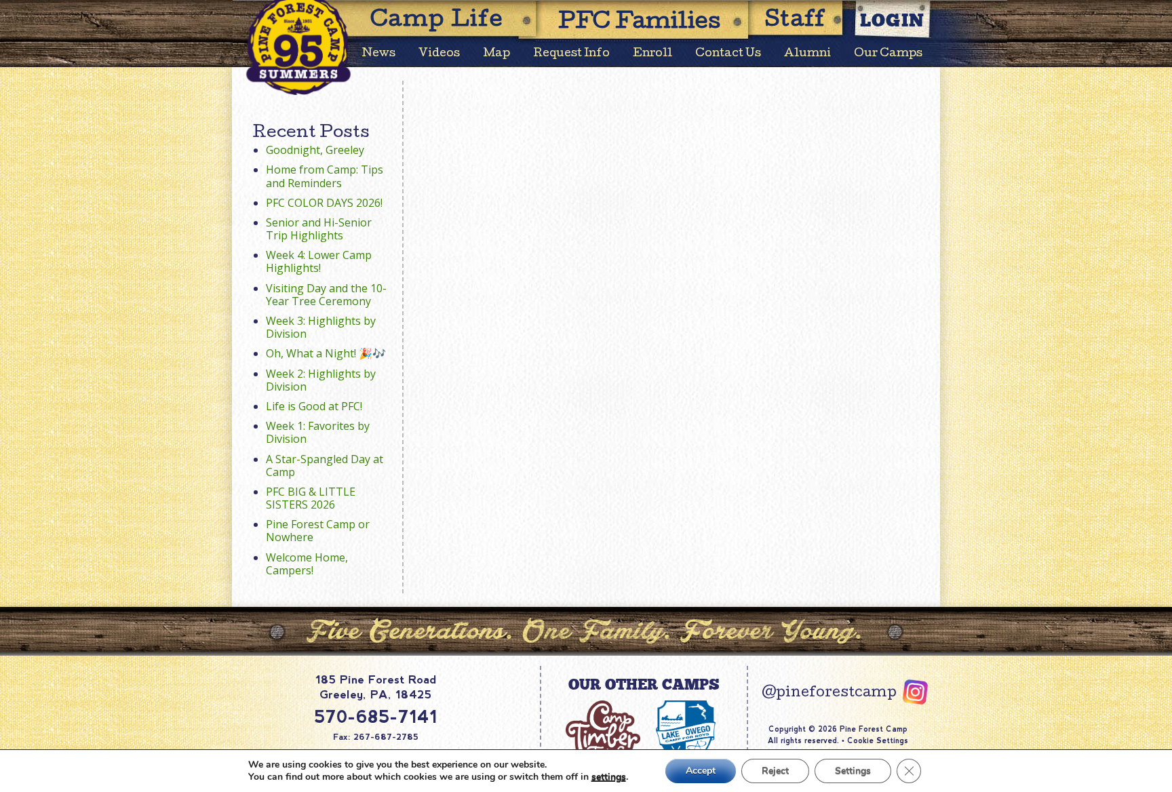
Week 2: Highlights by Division (321, 380)
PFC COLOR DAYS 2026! (324, 202)
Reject (775, 770)
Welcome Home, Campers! (307, 564)
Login (892, 20)
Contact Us (728, 54)
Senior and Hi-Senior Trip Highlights (319, 229)
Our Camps (888, 54)
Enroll (652, 54)
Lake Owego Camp (685, 737)
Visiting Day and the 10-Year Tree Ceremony (326, 295)
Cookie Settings (877, 740)
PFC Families (639, 23)
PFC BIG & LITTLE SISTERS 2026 (310, 498)
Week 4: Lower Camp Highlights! (319, 261)
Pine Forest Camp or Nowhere (318, 530)
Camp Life (436, 21)
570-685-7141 (375, 717)
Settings (853, 770)
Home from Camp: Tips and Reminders (324, 176)
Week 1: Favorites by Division (318, 432)
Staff (795, 21)
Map (496, 54)
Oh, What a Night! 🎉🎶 (326, 353)
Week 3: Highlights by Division (321, 327)
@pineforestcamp (829, 693)
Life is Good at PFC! (314, 406)
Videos (439, 54)
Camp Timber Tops (603, 737)
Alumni (807, 54)
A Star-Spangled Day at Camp (324, 465)
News (378, 54)
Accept (701, 770)
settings (608, 777)
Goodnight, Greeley (315, 149)
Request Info (571, 54)
